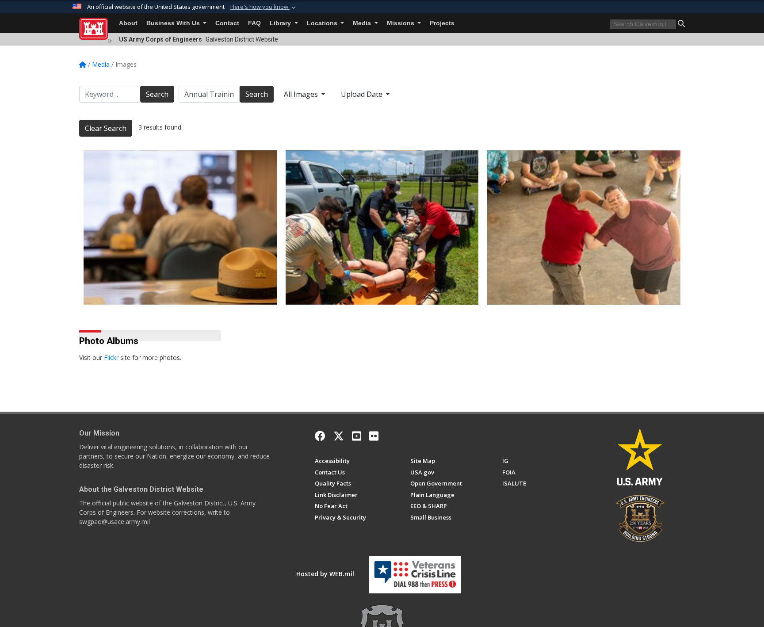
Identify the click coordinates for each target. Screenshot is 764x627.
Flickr (111, 357)
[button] (264, 7)
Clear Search (105, 128)
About (128, 23)
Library (281, 23)
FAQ (254, 23)
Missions (401, 23)
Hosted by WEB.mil (325, 574)
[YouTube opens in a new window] (356, 436)
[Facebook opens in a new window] (320, 436)
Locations (323, 23)
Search (157, 94)
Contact (227, 23)
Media (363, 23)
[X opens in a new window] (338, 436)
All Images (302, 94)
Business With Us (174, 23)
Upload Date (362, 94)
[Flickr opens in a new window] (373, 436)
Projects (442, 23)
